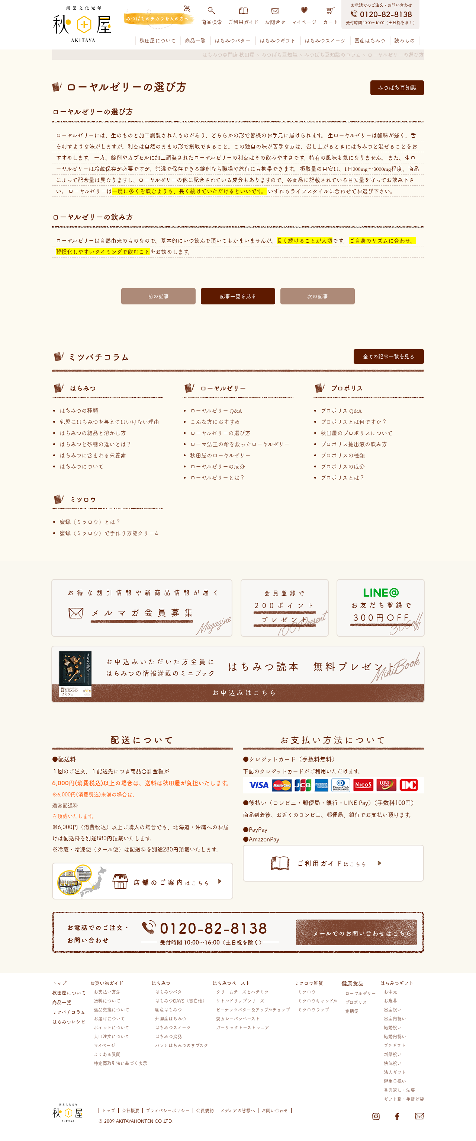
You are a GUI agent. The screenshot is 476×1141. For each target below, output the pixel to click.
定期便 (351, 1011)
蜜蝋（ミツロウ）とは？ (90, 521)
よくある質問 (107, 1054)
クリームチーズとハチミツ (242, 991)
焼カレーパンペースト (238, 1018)
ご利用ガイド (243, 22)
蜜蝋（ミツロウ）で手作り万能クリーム (109, 533)
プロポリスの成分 (343, 466)
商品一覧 (195, 40)
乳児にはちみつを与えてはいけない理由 (109, 421)
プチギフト (395, 1045)
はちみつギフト (278, 40)
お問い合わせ (274, 1110)
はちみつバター (233, 40)
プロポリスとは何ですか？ (354, 421)
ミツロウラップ (313, 1009)
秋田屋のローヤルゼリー (220, 455)
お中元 (390, 991)
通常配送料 (65, 805)
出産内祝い (395, 1018)
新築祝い (393, 1054)
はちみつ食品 (168, 1036)
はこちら (172, 882)
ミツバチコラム (68, 1011)
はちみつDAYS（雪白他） (181, 1000)
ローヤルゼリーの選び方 (220, 433)
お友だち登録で (382, 611)
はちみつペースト (231, 982)
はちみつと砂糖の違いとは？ (96, 444)
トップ (59, 982)
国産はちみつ (369, 40)
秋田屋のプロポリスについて (357, 433)
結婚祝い (393, 1027)
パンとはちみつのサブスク (181, 1045)
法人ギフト (395, 1072)
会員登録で (286, 606)
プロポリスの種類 (343, 455)
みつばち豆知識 (279, 54)
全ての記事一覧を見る (389, 356)
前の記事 (158, 296)
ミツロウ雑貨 (308, 982)
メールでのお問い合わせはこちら (362, 933)
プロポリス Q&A (341, 410)
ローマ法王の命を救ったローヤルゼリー (240, 444)
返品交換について (111, 1009)
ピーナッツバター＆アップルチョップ (253, 1009)
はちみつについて (82, 466)
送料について (107, 1000)
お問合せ (275, 22)
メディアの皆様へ (237, 1110)
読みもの (404, 40)
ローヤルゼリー (223, 387)
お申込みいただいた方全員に (252, 677)
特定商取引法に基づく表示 (120, 1063)
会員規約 (205, 1110)
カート (330, 22)
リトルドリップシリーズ (240, 1000)
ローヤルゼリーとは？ (217, 477)
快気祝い (393, 1063)
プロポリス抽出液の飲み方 (354, 444)
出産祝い (393, 1009)
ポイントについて (111, 1027)
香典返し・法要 (399, 1090)
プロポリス (347, 387)
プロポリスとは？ (343, 477)
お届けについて (109, 1018)
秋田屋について (157, 40)
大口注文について (111, 1036)
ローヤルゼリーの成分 (217, 466)
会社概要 (130, 1110)
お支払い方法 (107, 991)
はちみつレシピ (69, 1021)
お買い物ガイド (106, 982)
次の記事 (317, 296)
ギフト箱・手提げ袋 (404, 1099)
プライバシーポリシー (168, 1110)
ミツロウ (83, 499)
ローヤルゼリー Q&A (216, 410)
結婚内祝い (395, 1036)
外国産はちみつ (170, 1018)
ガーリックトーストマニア (242, 1027)
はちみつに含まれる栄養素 (93, 455)
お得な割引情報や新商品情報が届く (144, 603)
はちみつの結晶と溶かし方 (93, 433)
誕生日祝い (395, 1081)
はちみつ (83, 387)
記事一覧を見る (238, 296)
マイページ (304, 22)
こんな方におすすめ (215, 421)
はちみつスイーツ (325, 40)
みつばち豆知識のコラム (332, 54)
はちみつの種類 (79, 410)
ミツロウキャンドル (317, 1000)
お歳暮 (390, 1000)
